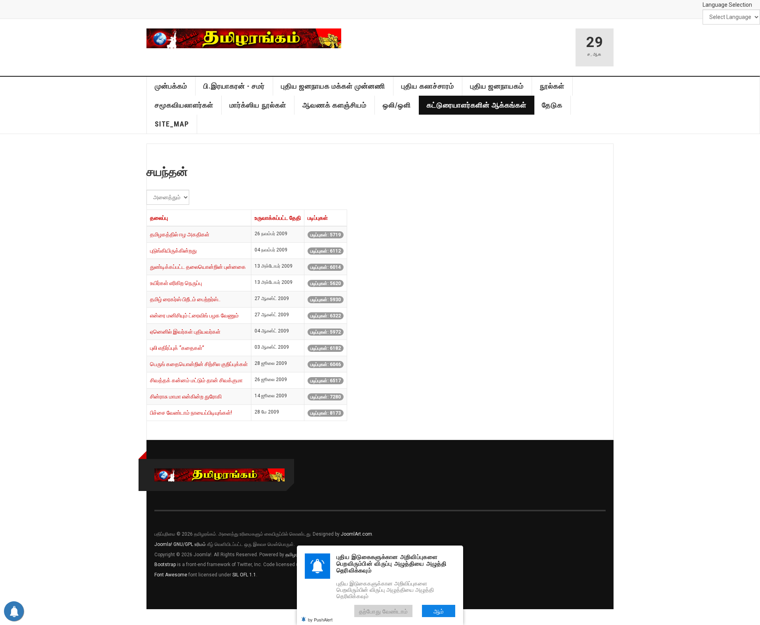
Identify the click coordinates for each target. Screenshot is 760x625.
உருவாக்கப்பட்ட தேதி (278, 218)
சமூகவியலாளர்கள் (184, 105)
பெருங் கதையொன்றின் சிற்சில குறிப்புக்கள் (199, 364)
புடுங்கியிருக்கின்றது (173, 250)
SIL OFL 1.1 (244, 575)
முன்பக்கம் (171, 86)
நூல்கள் (552, 86)
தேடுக (552, 105)
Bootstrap (165, 564)
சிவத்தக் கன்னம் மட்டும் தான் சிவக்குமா (196, 380)
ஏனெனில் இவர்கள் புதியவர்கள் (185, 332)
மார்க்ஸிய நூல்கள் (258, 105)
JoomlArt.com (356, 534)
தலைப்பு (159, 218)
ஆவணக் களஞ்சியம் (334, 105)
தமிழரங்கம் (296, 554)
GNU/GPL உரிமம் (189, 544)
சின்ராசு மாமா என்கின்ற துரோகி (186, 396)
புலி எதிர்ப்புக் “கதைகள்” (177, 348)
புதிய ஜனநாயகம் (497, 86)
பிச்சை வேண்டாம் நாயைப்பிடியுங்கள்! (191, 413)
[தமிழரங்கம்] (243, 38)
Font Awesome (170, 575)
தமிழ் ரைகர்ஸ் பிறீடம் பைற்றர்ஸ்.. (185, 299)
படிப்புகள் (318, 218)
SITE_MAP (172, 124)
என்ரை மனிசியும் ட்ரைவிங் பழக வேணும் (194, 315)
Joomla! (163, 544)
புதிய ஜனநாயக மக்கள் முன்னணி (333, 86)
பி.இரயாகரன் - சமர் (234, 86)
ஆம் (438, 611)
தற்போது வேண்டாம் (383, 611)
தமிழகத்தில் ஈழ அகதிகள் (179, 234)
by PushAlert (320, 619)
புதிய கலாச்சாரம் (427, 86)
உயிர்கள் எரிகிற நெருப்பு (176, 283)
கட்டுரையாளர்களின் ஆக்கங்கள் (476, 105)
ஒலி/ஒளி (397, 105)
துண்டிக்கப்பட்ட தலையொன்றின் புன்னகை (198, 267)
